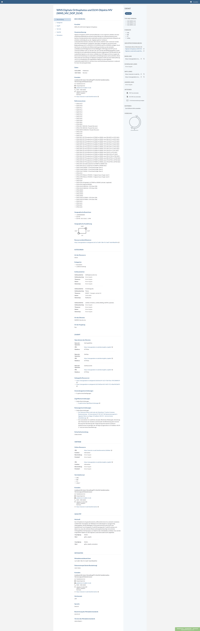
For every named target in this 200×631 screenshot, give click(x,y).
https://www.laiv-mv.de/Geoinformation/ (87, 96)
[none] (55, 19)
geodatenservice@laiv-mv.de (83, 87)
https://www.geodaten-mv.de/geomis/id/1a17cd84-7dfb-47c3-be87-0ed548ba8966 (96, 242)
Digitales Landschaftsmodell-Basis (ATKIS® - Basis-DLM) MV (134, 51)
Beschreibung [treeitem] (60, 19)
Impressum (195, 628)
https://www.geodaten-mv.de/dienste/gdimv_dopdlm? (98, 347)
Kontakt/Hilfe (188, 628)
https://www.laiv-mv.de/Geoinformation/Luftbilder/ (98, 450)
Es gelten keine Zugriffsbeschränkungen (89, 403)
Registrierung (180, 628)
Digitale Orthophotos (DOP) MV (133, 49)
